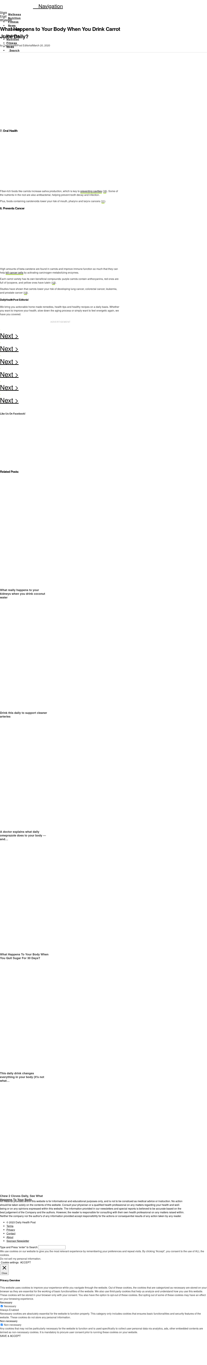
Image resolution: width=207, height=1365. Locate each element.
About (9, 1237)
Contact (10, 1233)
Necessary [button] (6, 1302)
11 (103, 201)
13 (25, 292)
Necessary (10, 1306)
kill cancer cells (14, 272)
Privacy (10, 1230)
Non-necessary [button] (8, 1321)
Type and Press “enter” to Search (19, 1247)
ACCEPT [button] (25, 1262)
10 (104, 191)
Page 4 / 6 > (60, 336)
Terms (9, 1226)
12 (53, 282)
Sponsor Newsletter (17, 1241)
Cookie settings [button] (10, 1262)
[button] (48, 6)
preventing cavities (91, 191)
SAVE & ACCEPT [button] (10, 1336)
